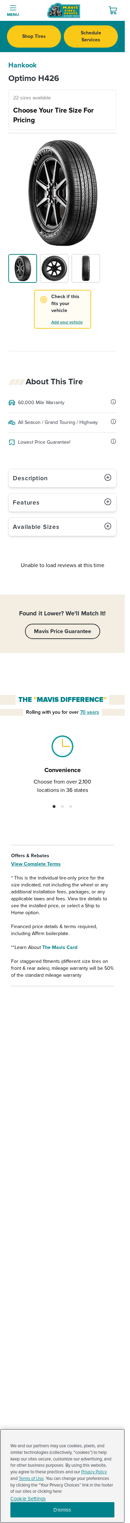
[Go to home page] (63, 10)
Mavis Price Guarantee (62, 631)
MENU (13, 14)
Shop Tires (34, 36)
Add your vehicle (67, 322)
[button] (54, 806)
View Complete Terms (36, 864)
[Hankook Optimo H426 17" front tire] (85, 268)
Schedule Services (91, 36)
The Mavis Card (59, 947)
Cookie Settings (28, 1499)
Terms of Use (31, 1478)
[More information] (113, 402)
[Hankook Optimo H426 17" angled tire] (22, 268)
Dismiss (62, 1510)
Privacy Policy (94, 1472)
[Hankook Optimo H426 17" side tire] (54, 268)
